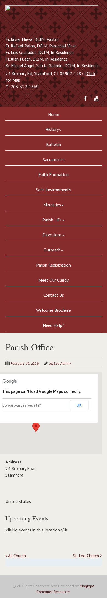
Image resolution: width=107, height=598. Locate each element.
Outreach (52, 250)
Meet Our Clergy (53, 280)
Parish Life (52, 219)
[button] (36, 427)
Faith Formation (53, 174)
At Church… (18, 555)
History (52, 129)
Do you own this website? (21, 405)
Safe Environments (53, 189)
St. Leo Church (86, 555)
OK (79, 405)
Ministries (52, 204)
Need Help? (53, 325)
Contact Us (53, 295)
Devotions (52, 235)
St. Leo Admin (60, 363)
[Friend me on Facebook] (85, 98)
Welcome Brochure (53, 310)
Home (53, 114)
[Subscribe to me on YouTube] (96, 98)
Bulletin (53, 144)
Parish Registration (53, 265)
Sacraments (53, 159)
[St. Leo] (51, 19)
